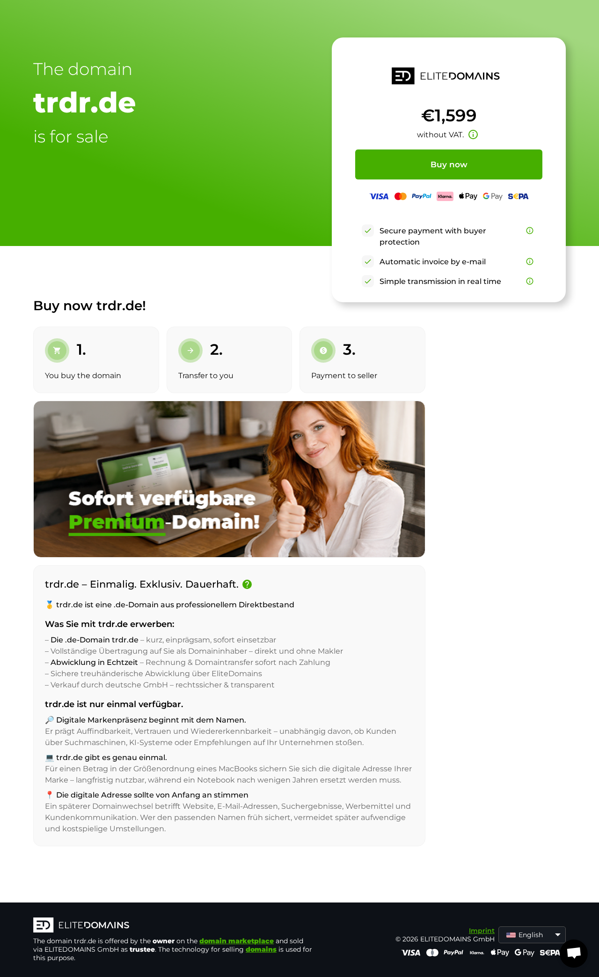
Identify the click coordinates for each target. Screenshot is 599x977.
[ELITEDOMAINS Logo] (173, 925)
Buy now (449, 164)
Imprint (482, 930)
